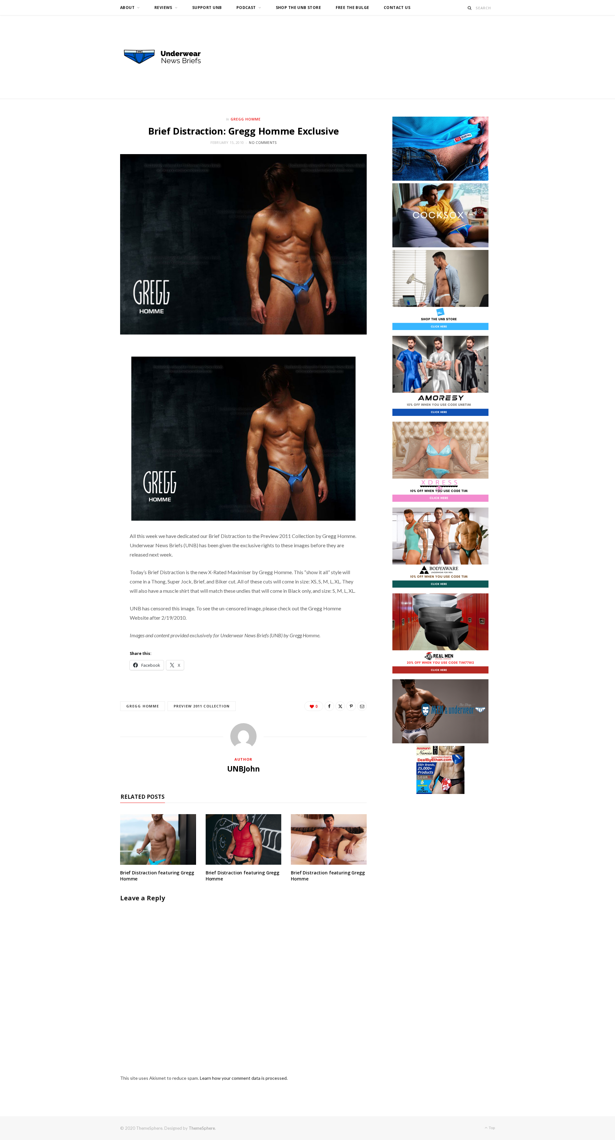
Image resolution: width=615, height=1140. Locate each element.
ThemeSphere (202, 1128)
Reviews (163, 7)
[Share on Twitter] (340, 706)
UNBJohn (243, 769)
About (127, 7)
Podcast (246, 7)
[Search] (470, 8)
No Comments (262, 142)
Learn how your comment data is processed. (244, 1078)
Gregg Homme (246, 119)
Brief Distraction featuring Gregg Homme (157, 876)
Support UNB (207, 7)
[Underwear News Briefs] (168, 57)
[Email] (362, 706)
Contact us (397, 7)
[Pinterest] (351, 706)
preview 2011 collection (202, 706)
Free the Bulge (352, 7)
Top (491, 1127)
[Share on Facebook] (329, 706)
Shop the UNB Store (298, 7)
